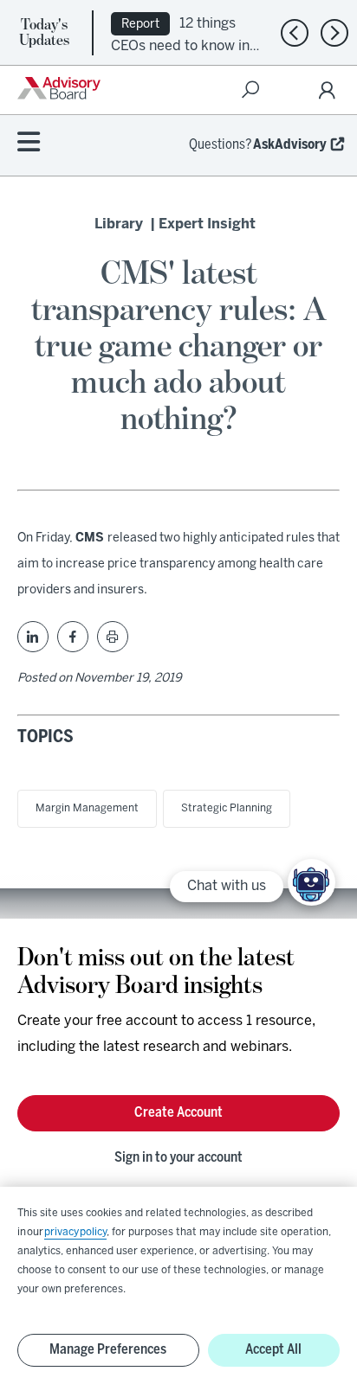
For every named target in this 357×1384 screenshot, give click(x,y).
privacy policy (75, 1232)
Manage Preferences (107, 1349)
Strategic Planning (226, 808)
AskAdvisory (290, 144)
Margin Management (87, 808)
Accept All (273, 1349)
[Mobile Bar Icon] (28, 143)
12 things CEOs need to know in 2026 (180, 44)
